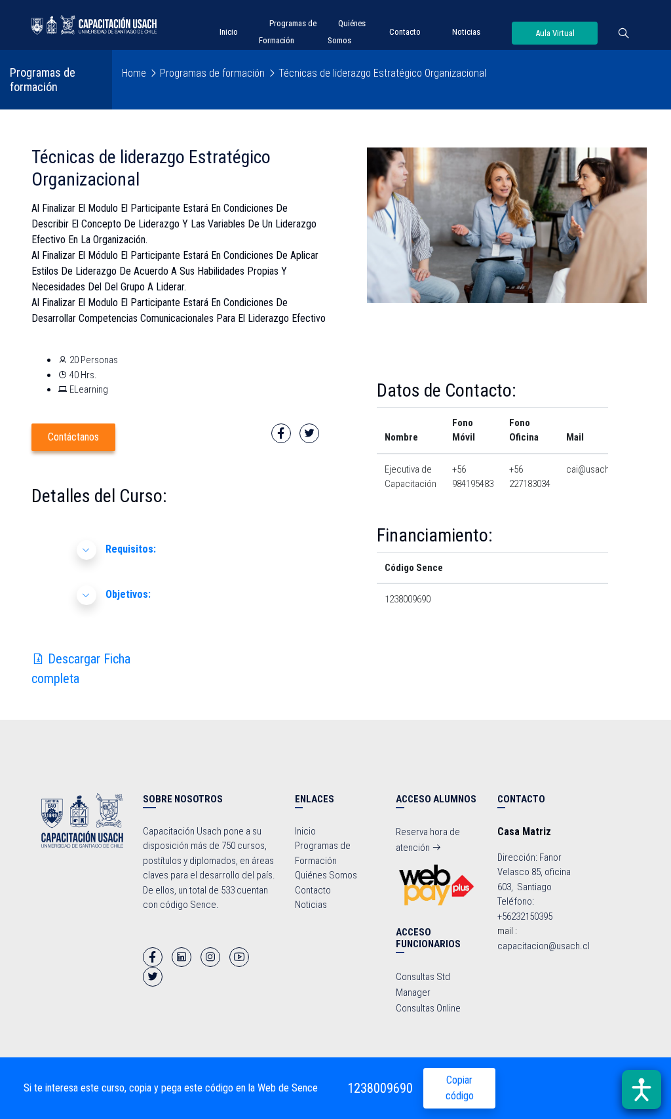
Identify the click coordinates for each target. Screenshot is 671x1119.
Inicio (229, 32)
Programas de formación (212, 73)
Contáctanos (73, 437)
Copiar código (460, 1088)
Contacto (405, 32)
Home (134, 73)
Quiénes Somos (326, 875)
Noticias (466, 32)
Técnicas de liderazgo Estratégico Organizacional (382, 73)
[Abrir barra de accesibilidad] (641, 1089)
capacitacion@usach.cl (543, 946)
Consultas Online (428, 1008)
